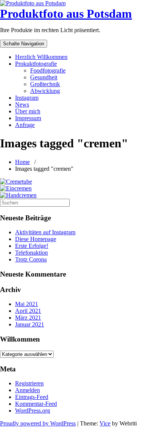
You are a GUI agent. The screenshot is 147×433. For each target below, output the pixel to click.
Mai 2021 (26, 304)
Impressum (28, 118)
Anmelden (27, 390)
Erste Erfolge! (31, 246)
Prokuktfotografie (36, 63)
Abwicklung (45, 91)
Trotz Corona (31, 259)
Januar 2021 (29, 324)
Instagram (26, 97)
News (22, 104)
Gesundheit (43, 77)
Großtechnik (45, 84)
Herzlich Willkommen (41, 57)
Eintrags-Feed (31, 397)
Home (22, 162)
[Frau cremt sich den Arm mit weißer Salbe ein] (16, 188)
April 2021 (28, 311)
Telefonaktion (31, 252)
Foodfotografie (48, 70)
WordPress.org (32, 410)
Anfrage (25, 125)
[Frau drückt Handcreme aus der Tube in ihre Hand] (16, 181)
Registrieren (29, 383)
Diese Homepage (35, 239)
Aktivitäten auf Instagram (45, 232)
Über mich (27, 111)
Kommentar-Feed (36, 404)
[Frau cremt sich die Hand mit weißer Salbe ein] (18, 195)
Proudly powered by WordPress (38, 423)
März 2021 (28, 317)
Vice (105, 423)
